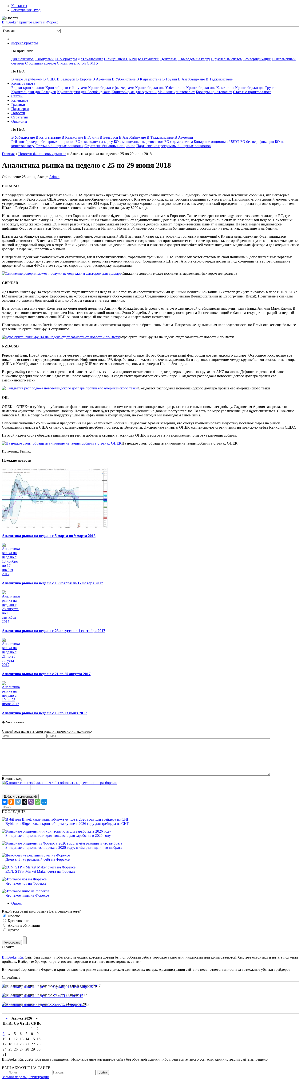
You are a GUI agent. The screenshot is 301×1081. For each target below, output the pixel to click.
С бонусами (44, 59)
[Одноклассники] (11, 802)
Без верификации (257, 59)
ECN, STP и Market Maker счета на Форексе (40, 871)
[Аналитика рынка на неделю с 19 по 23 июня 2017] (11, 704)
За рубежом (33, 79)
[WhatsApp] (37, 802)
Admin (54, 177)
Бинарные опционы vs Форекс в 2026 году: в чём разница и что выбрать (63, 847)
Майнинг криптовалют (176, 92)
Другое (13, 930)
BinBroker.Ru (12, 957)
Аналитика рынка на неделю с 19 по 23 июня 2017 (44, 713)
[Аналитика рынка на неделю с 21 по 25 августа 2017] (11, 665)
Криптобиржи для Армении (134, 92)
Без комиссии (148, 59)
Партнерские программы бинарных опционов (173, 146)
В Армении (101, 79)
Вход (36, 10)
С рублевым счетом (226, 59)
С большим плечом (40, 63)
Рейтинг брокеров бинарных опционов (43, 142)
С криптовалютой (71, 63)
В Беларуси (66, 79)
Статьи (17, 96)
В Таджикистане (219, 79)
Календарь (19, 100)
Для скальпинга (90, 59)
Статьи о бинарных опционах (59, 146)
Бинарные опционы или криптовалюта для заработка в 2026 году (58, 835)
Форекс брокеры (24, 43)
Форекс (13, 916)
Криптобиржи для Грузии (256, 88)
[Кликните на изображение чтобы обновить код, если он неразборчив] (59, 783)
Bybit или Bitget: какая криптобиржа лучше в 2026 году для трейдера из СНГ (67, 824)
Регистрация (21, 10)
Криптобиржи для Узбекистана (160, 88)
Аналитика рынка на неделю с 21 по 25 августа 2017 (46, 674)
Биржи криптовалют (27, 88)
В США (49, 79)
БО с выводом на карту (94, 142)
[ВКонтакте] (5, 802)
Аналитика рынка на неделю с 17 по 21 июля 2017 (42, 996)
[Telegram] (18, 802)
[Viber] (31, 802)
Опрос (16, 903)
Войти (103, 1072)
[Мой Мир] (44, 802)
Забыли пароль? (15, 1077)
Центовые (168, 59)
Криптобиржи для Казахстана (210, 88)
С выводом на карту (194, 59)
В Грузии (169, 79)
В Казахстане (72, 137)
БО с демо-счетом (178, 142)
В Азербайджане (191, 79)
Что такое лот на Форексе (25, 883)
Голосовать (12, 942)
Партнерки (20, 109)
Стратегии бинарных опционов (109, 146)
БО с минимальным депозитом (138, 142)
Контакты (19, 6)
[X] (24, 802)
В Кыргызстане (148, 79)
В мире (17, 79)
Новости (18, 113)
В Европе (83, 79)
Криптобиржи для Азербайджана (84, 92)
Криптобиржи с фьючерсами (111, 88)
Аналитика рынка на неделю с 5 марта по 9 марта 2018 (48, 536)
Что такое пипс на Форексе (27, 895)
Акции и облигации (23, 925)
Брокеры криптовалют (214, 92)
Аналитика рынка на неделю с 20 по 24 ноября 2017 (44, 1005)
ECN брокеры (66, 59)
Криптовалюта (23, 83)
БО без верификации (257, 142)
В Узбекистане (123, 79)
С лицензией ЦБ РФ (120, 59)
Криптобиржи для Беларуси (33, 92)
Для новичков (22, 59)
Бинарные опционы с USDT (216, 142)
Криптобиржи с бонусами (66, 88)
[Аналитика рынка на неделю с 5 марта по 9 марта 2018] (55, 527)
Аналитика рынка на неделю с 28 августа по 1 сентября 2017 (53, 631)
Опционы (19, 121)
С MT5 (92, 63)
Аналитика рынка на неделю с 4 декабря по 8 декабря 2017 (49, 987)
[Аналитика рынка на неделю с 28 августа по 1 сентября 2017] (11, 622)
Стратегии (19, 117)
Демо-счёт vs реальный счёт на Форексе (37, 859)
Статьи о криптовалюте (252, 92)
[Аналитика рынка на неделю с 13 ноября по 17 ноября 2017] (11, 574)
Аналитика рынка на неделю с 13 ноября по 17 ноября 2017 (52, 583)
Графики (18, 105)
